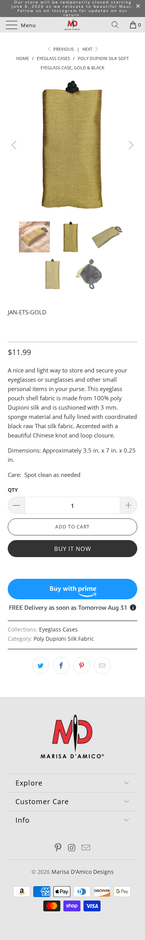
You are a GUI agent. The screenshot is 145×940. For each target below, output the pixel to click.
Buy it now (72, 548)
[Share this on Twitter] (40, 665)
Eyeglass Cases (58, 629)
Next (88, 49)
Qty (13, 489)
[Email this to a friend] (102, 665)
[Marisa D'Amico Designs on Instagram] (72, 848)
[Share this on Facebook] (61, 665)
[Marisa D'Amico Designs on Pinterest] (58, 848)
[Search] (118, 24)
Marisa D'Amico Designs (82, 871)
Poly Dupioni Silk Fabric (64, 638)
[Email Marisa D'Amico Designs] (86, 848)
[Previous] (15, 145)
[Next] (130, 145)
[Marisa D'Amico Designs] (72, 25)
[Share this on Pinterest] (81, 665)
